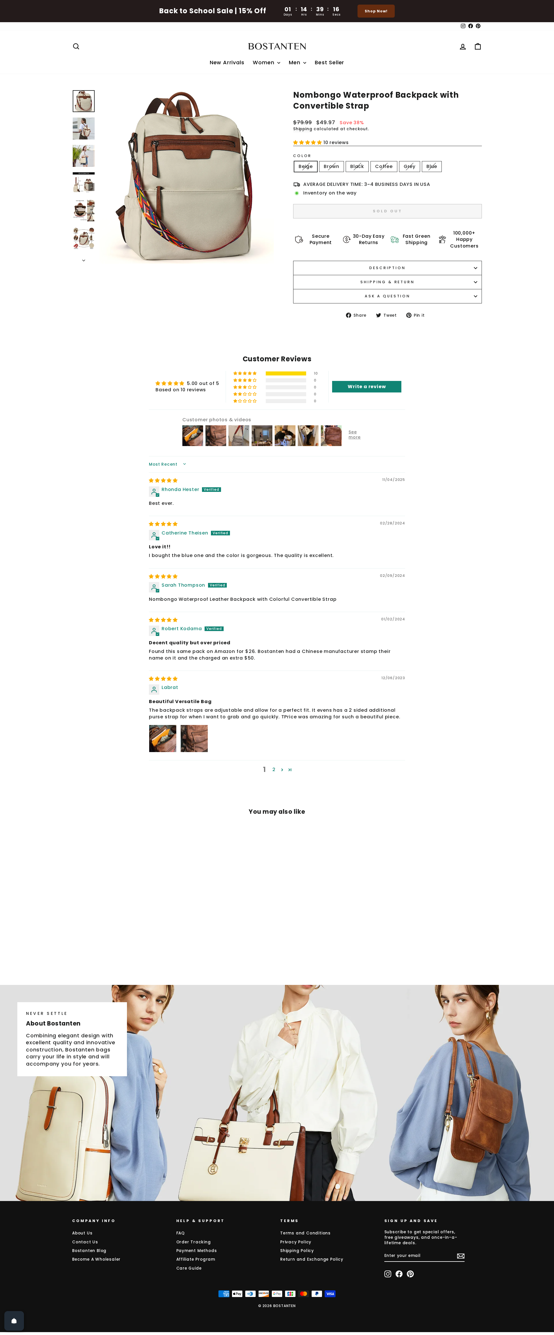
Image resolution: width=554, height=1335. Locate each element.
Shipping (302, 129)
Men (295, 62)
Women (264, 62)
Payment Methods (196, 1250)
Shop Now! (376, 11)
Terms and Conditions (305, 1233)
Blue (431, 166)
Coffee (384, 166)
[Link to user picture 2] (194, 738)
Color (302, 155)
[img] (163, 480)
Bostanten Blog (89, 1250)
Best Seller (329, 62)
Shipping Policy (297, 1250)
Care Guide (189, 1268)
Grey (409, 166)
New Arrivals (227, 62)
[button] (308, 142)
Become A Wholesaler (96, 1259)
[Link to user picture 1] (163, 738)
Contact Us (85, 1242)
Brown (331, 166)
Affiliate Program (196, 1259)
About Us (82, 1233)
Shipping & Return (387, 282)
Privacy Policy (295, 1242)
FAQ (180, 1233)
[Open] (14, 1321)
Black (357, 166)
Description (387, 267)
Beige (306, 166)
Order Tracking (193, 1242)
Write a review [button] (367, 386)
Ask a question (387, 296)
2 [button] (274, 769)
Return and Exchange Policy (311, 1259)
